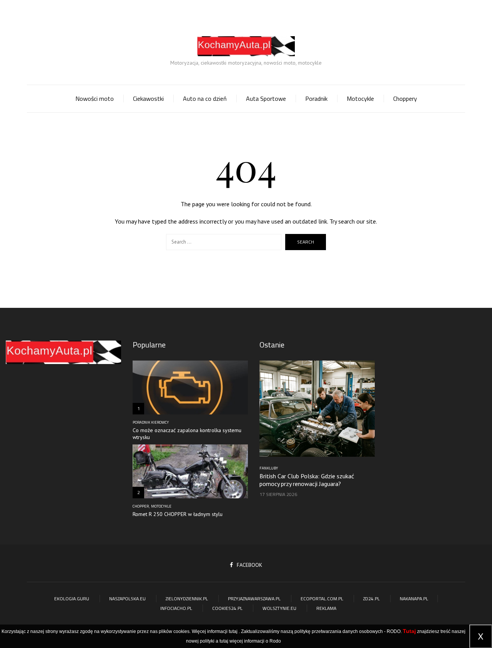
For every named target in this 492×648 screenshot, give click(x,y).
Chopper (141, 506)
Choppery (405, 98)
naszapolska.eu (127, 598)
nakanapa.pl (414, 598)
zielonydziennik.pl (187, 598)
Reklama (326, 608)
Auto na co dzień (205, 98)
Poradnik (316, 98)
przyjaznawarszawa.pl (254, 598)
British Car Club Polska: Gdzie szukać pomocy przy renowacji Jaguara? (306, 480)
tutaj (233, 631)
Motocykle (360, 98)
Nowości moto (94, 98)
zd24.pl (371, 598)
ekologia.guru (71, 598)
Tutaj (409, 631)
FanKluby (268, 468)
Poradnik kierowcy (151, 422)
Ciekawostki (148, 98)
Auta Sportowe (266, 98)
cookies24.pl (227, 608)
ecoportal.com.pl (322, 598)
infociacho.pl (176, 608)
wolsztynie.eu (279, 608)
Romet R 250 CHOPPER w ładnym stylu (178, 514)
